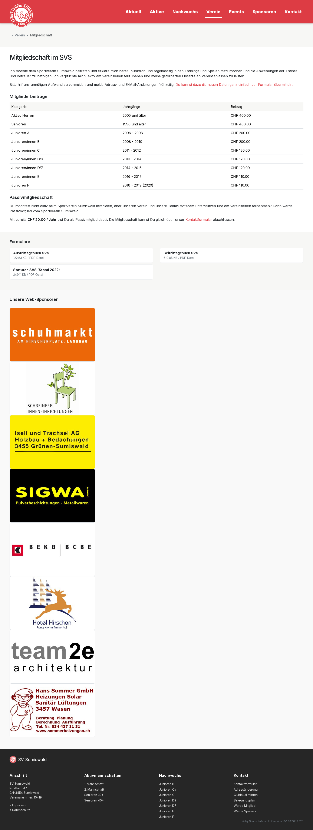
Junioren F (166, 817)
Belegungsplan (244, 800)
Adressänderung (246, 789)
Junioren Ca (167, 789)
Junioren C (166, 795)
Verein (20, 35)
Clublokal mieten (246, 795)
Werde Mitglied (245, 805)
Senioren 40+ (94, 800)
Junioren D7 (167, 805)
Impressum (20, 805)
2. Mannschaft (94, 789)
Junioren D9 (167, 800)
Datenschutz (21, 810)
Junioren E (166, 811)
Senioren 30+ (93, 795)
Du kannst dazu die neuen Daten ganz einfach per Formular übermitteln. (234, 84)
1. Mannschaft (93, 784)
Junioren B (166, 784)
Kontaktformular (198, 219)
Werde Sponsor (245, 811)
